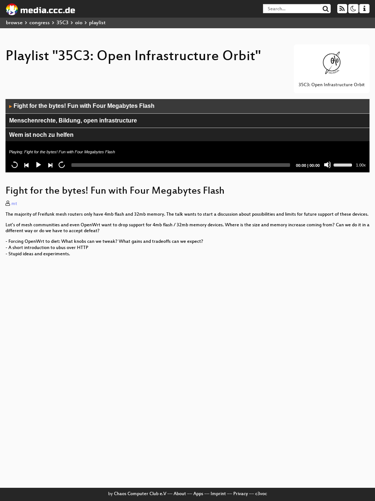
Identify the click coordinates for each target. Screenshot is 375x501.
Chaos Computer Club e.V (140, 494)
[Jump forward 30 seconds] (61, 164)
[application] (187, 135)
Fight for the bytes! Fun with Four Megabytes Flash (82, 106)
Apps (198, 494)
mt (14, 203)
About (180, 494)
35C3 (62, 23)
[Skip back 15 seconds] (14, 164)
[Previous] (26, 164)
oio (78, 23)
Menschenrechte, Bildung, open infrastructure (73, 120)
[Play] (38, 164)
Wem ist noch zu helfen (41, 135)
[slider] (344, 164)
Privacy (240, 494)
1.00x (361, 165)
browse (14, 23)
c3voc (261, 494)
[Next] (50, 164)
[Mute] (327, 164)
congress (39, 23)
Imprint (218, 494)
